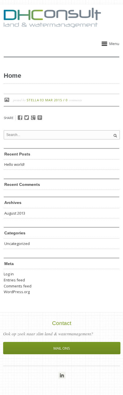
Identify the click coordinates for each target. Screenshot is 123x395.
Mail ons (61, 348)
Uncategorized (17, 243)
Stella (33, 100)
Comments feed (17, 286)
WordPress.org (17, 291)
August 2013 (14, 213)
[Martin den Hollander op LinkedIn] (62, 375)
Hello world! (14, 164)
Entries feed (14, 280)
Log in (9, 274)
